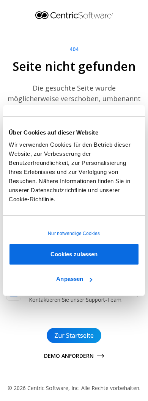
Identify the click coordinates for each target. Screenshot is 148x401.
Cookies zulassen (74, 254)
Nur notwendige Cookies (74, 233)
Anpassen (69, 279)
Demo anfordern (69, 355)
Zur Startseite (74, 335)
